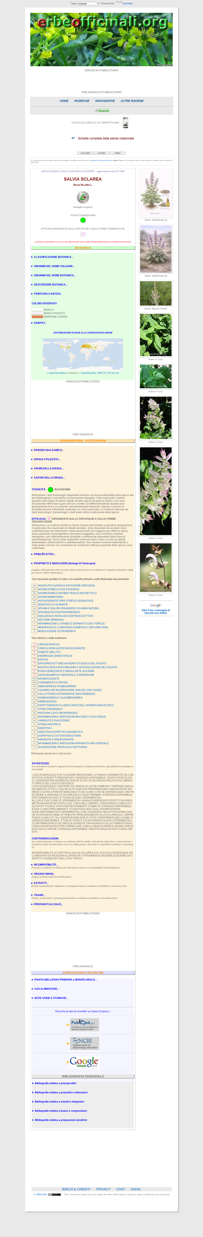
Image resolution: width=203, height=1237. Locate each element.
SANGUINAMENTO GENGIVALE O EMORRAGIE (66, 675)
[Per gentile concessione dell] (156, 306)
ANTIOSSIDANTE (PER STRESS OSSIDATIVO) (65, 600)
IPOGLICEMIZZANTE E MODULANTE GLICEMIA (66, 671)
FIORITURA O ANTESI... (48, 293)
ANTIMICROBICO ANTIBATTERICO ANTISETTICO (67, 593)
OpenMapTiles (88, 373)
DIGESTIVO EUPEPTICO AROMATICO (60, 732)
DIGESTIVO (45, 728)
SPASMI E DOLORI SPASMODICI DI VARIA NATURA (68, 608)
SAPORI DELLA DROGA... (49, 477)
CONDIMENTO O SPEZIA (53, 682)
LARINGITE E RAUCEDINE (54, 720)
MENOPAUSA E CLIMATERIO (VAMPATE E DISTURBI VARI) (73, 627)
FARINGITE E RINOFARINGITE (56, 739)
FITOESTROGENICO (50, 709)
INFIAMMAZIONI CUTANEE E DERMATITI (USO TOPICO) (71, 623)
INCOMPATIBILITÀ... (75, 866)
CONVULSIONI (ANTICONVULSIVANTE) (61, 648)
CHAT (120, 1189)
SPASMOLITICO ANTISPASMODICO (59, 612)
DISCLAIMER (85, 153)
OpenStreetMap (57, 373)
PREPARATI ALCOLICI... (48, 904)
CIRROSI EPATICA (49, 644)
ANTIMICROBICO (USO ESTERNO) (58, 589)
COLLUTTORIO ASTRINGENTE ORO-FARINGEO (66, 694)
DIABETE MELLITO (49, 652)
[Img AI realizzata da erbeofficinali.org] (156, 217)
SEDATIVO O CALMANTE (53, 604)
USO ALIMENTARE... (46, 989)
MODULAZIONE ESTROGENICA (57, 631)
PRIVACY (103, 1189)
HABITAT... (40, 323)
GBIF (100, 373)
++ (34, 585)
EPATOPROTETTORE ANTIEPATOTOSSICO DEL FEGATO (72, 663)
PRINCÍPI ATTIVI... (44, 554)
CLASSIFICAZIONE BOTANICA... (53, 257)
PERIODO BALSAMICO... (49, 450)
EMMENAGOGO (47, 701)
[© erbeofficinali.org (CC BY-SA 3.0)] (156, 356)
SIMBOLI (118, 153)
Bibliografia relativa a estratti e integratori (59, 1101)
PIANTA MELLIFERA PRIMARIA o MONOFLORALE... (65, 979)
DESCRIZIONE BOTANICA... (51, 284)
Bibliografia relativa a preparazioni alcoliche (61, 1120)
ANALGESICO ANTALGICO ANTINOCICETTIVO (65, 616)
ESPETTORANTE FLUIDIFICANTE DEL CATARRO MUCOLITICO (76, 705)
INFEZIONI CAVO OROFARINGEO (58, 713)
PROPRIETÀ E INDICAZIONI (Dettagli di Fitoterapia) (64, 563)
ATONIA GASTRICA (49, 724)
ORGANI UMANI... (51, 875)
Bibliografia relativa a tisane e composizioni (61, 1110)
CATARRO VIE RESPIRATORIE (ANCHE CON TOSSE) (70, 690)
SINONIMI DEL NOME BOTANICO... (54, 275)
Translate (127, 3)
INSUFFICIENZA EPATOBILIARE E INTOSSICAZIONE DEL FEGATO (77, 667)
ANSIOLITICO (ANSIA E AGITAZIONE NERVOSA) (66, 585)
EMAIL (136, 1189)
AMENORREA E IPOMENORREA (57, 686)
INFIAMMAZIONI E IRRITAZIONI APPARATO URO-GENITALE (73, 743)
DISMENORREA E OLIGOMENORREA (60, 697)
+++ (34, 678)
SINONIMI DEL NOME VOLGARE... (54, 266)
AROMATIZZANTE (48, 678)
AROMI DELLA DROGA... (49, 468)
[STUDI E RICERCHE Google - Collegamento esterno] (84, 1062)
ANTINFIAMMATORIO (50, 597)
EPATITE (43, 659)
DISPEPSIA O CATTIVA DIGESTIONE (59, 735)
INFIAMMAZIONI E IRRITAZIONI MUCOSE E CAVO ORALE (72, 716)
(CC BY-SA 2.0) (111, 373)
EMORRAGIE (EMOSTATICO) (55, 656)
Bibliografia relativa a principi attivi (55, 1083)
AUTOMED (101, 153)
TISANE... (74, 896)
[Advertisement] (101, 79)
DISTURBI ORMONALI (51, 619)
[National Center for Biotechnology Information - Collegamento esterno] (84, 1043)
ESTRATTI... (79, 884)
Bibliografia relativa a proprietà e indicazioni (61, 1092)
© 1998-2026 (40, 1194)
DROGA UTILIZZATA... (47, 459)
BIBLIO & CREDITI (76, 1189)
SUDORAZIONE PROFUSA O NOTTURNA (62, 747)
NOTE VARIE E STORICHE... (51, 998)
